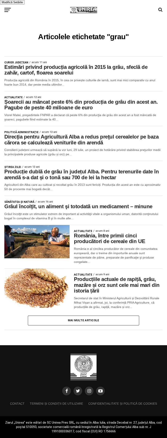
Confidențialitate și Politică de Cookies (122, 403)
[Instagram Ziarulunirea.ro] (89, 391)
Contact (17, 403)
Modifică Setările (12, 2)
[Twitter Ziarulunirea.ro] (77, 391)
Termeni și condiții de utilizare (56, 403)
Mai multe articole (83, 320)
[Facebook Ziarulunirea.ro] (66, 391)
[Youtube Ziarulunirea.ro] (100, 391)
